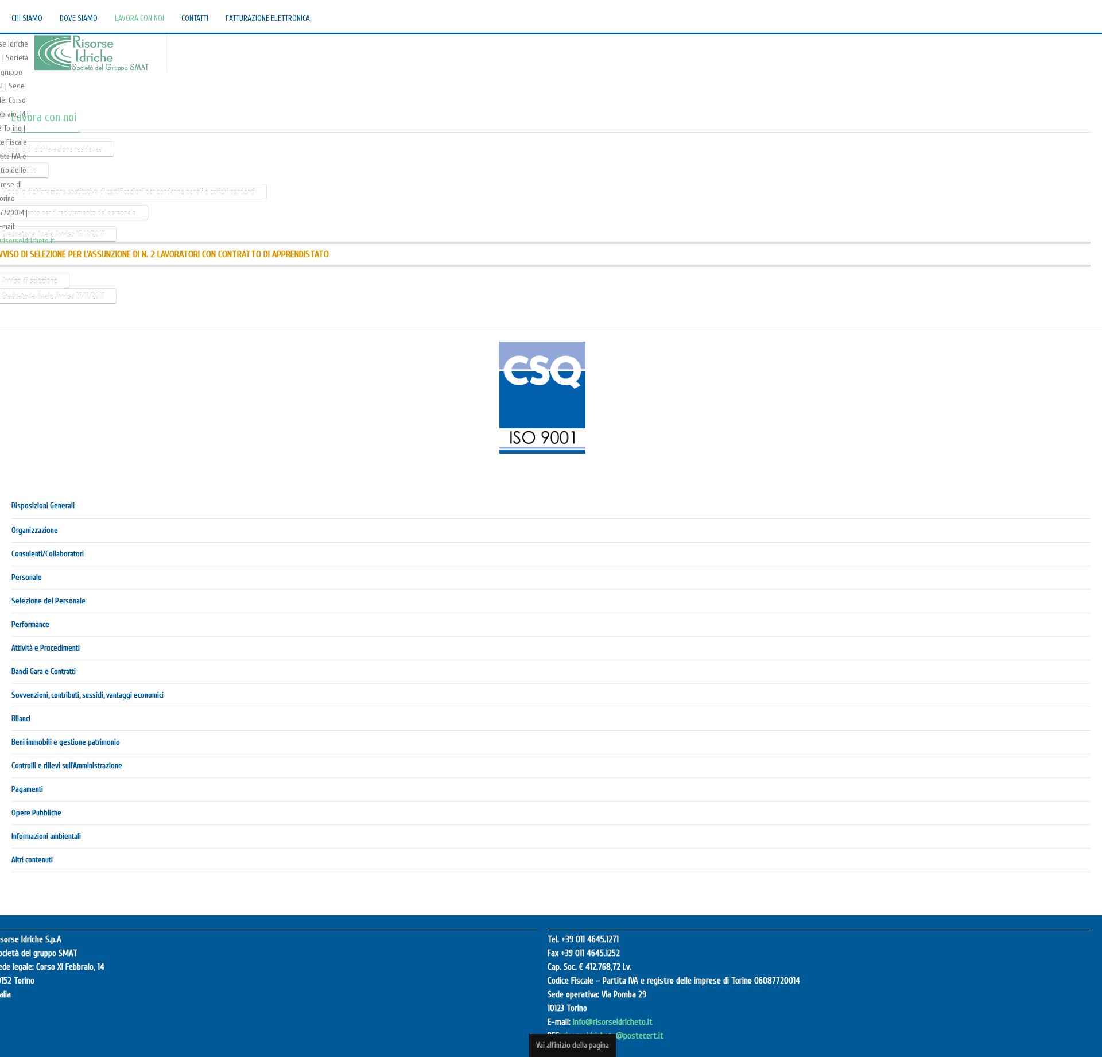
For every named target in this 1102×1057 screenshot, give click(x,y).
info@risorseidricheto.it (613, 1023)
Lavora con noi (43, 118)
